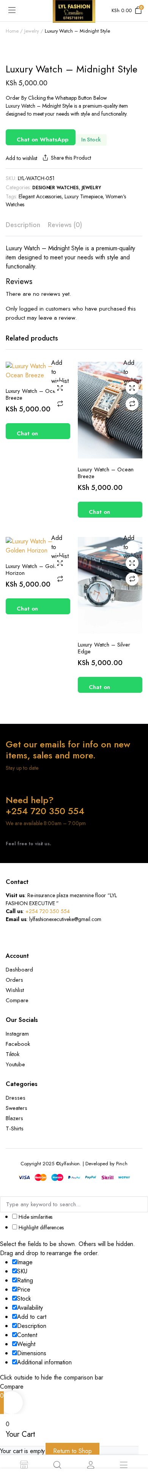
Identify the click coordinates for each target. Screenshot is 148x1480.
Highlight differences (40, 1227)
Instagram (17, 1034)
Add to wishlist (21, 158)
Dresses (15, 1098)
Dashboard (19, 969)
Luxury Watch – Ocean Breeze (33, 394)
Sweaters (16, 1108)
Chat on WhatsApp (42, 139)
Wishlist (15, 990)
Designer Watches (55, 187)
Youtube (15, 1064)
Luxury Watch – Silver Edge (104, 648)
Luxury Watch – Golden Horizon (34, 569)
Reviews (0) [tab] (65, 225)
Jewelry (31, 31)
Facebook (18, 1044)
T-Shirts (15, 1128)
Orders (14, 980)
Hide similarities (34, 1217)
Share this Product (71, 158)
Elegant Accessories (40, 196)
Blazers (14, 1118)
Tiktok (12, 1054)
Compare (60, 403)
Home (12, 31)
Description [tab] (23, 225)
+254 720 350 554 (47, 911)
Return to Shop (72, 1451)
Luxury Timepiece (83, 196)
